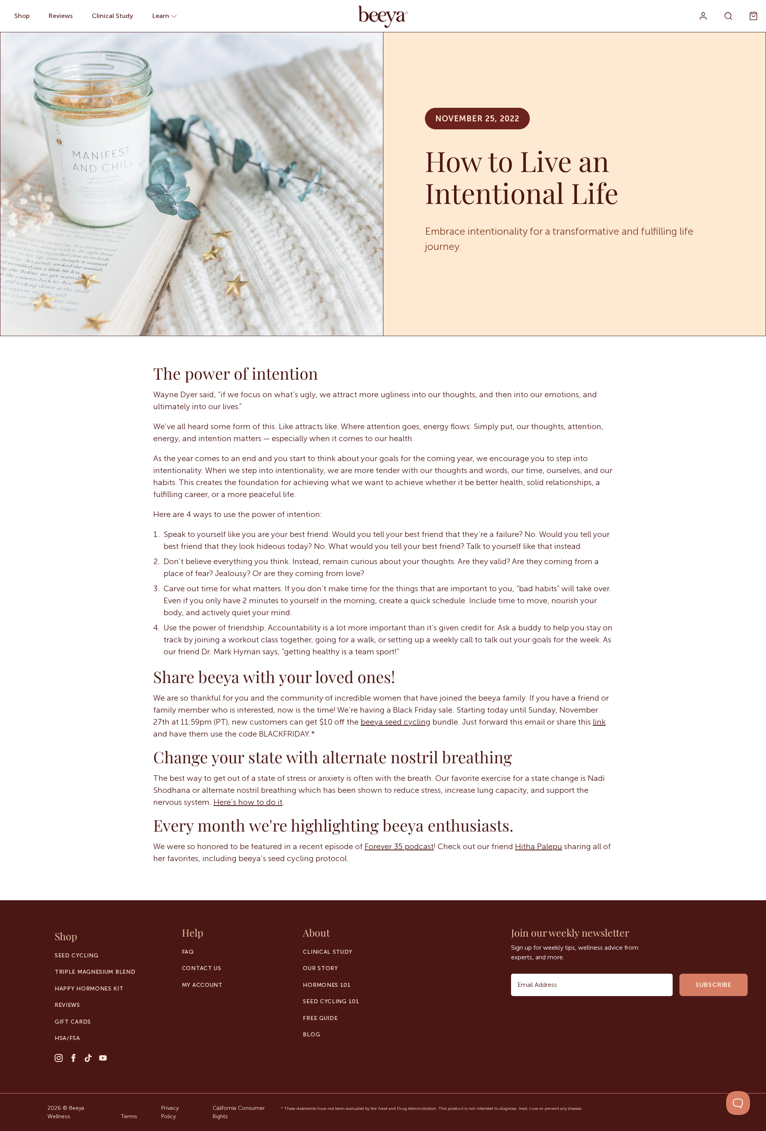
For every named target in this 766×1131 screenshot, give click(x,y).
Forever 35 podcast (399, 846)
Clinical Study (112, 16)
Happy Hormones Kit (89, 988)
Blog (311, 1034)
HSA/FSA (67, 1038)
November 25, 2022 (477, 118)
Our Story (320, 968)
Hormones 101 (327, 985)
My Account (202, 985)
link (599, 722)
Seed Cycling (76, 955)
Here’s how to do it (247, 802)
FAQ (188, 952)
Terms (129, 1116)
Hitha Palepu (538, 846)
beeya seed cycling (395, 722)
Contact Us (201, 968)
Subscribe (713, 984)
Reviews (61, 16)
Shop (22, 16)
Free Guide (320, 1018)
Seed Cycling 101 (331, 1001)
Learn (161, 16)
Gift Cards (73, 1021)
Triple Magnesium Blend (95, 972)
